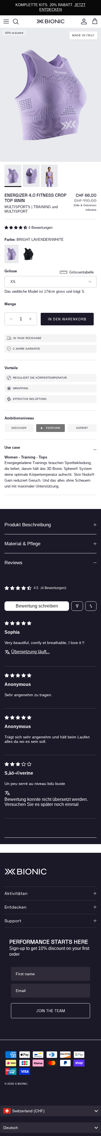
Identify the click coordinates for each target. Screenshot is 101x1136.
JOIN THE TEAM (50, 1010)
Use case (12, 447)
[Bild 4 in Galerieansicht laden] (50, 95)
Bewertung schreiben (37, 606)
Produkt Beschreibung (27, 524)
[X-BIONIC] (50, 21)
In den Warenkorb (67, 319)
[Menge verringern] (10, 319)
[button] (16, 227)
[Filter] (77, 606)
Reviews (13, 562)
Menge (10, 304)
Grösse (10, 271)
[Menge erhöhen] (32, 319)
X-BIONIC (21, 1083)
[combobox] (50, 1110)
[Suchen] (18, 21)
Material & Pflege (22, 543)
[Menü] (6, 21)
